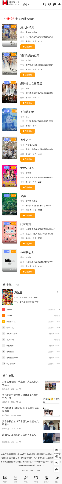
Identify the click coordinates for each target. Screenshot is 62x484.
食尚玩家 (31, 346)
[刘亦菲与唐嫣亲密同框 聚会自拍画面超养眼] (51, 412)
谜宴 (23, 196)
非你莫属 (31, 352)
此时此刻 (25, 224)
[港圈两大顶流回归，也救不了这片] (51, 438)
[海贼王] (7, 297)
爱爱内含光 (27, 168)
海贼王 (18, 292)
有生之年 (25, 139)
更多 (17, 285)
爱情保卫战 (31, 322)
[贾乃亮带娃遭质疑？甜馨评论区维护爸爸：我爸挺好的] (51, 398)
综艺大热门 (31, 328)
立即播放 (28, 47)
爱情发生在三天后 (31, 83)
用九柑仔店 (27, 27)
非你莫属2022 (31, 358)
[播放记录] (49, 4)
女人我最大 (31, 364)
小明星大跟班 (31, 334)
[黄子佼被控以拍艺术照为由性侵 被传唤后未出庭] (51, 425)
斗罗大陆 (31, 340)
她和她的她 (27, 111)
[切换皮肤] (56, 456)
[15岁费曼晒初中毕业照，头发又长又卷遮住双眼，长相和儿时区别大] (51, 385)
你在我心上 (27, 252)
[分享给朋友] (56, 463)
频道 (25, 4)
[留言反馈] (54, 4)
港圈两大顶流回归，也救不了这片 (19, 434)
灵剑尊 (31, 315)
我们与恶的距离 (29, 55)
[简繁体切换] (56, 450)
